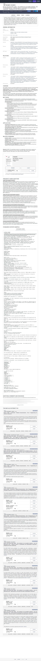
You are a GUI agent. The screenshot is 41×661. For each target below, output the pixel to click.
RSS (26, 659)
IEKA (8, 12)
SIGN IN (38, 1)
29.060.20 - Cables (13, 33)
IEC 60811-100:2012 (13, 24)
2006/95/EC (20, 11)
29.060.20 (15, 11)
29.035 (13, 174)
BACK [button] (3, 11)
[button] (29, 11)
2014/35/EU (5, 12)
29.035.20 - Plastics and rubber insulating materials (18, 32)
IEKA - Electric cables (13, 35)
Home (15, 659)
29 (11, 174)
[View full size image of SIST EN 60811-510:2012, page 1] (8, 161)
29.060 (19, 174)
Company (18, 659)
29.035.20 (11, 11)
